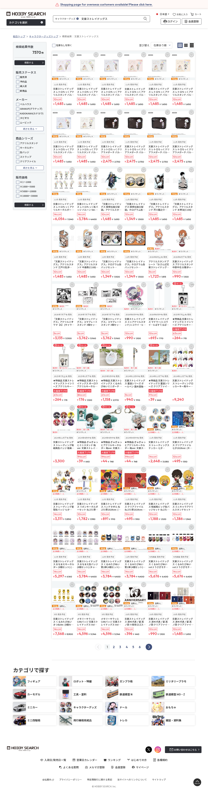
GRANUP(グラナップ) (31, 108)
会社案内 (46, 779)
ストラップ (25, 156)
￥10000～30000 (29, 195)
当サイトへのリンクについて (132, 779)
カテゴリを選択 (18, 22)
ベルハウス (25, 104)
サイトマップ (159, 779)
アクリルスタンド (29, 143)
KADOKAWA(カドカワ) (31, 113)
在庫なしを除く (64, 45)
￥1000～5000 (27, 186)
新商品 (23, 90)
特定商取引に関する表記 (99, 779)
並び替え (144, 45)
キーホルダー (27, 147)
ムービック (25, 122)
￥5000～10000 (28, 191)
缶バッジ (24, 152)
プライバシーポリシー (70, 779)
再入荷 (23, 86)
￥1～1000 (25, 181)
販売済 (23, 77)
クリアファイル (28, 161)
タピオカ (24, 117)
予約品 (23, 81)
